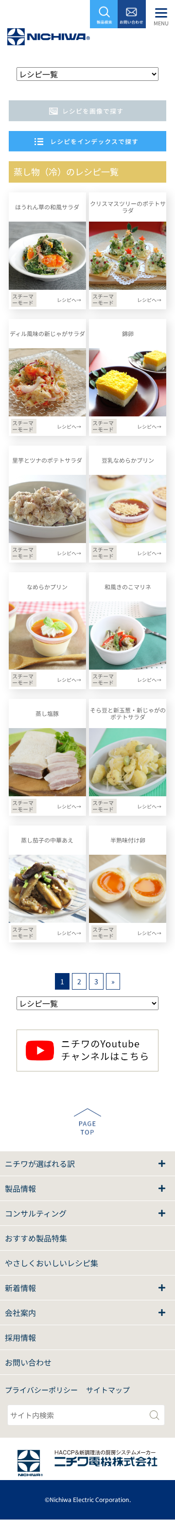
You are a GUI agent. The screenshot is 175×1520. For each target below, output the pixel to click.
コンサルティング (36, 1213)
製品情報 (20, 1188)
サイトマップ (108, 1390)
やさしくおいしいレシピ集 (51, 1263)
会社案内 (20, 1312)
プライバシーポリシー (41, 1390)
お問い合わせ (28, 1362)
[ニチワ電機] (48, 39)
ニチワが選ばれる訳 (40, 1163)
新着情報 (20, 1288)
